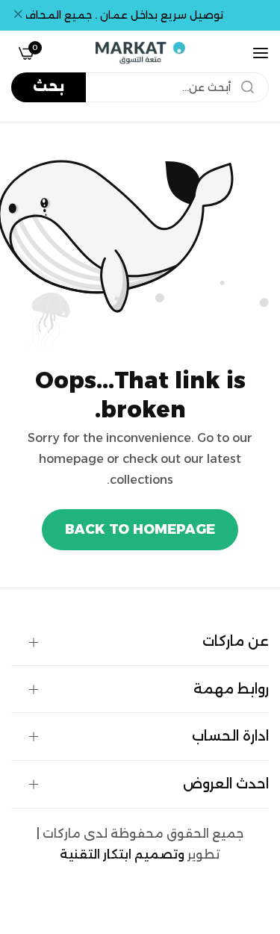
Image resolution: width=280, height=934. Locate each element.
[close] (18, 16)
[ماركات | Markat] (140, 53)
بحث (48, 86)
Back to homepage (140, 529)
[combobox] (140, 87)
